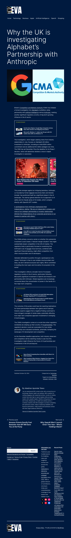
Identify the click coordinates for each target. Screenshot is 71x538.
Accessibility (30, 454)
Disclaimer (16, 459)
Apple (32, 18)
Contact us (10, 457)
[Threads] (42, 503)
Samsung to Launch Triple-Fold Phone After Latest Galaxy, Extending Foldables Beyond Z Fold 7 (59, 482)
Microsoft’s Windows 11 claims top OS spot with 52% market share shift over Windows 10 (58, 469)
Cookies (35, 457)
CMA (55, 379)
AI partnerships (47, 325)
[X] (42, 499)
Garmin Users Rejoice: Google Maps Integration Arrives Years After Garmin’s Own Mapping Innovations (58, 457)
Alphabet (45, 379)
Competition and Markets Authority (31, 108)
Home (9, 18)
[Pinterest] (46, 503)
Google (28, 249)
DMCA (9, 459)
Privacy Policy (27, 457)
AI (47, 377)
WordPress (60, 528)
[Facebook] (49, 503)
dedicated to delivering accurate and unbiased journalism (45, 473)
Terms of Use (18, 457)
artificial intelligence (32, 112)
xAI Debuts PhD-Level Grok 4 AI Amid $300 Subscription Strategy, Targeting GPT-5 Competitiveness (59, 510)
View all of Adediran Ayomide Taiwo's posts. (34, 411)
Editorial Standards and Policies (16, 454)
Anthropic (47, 112)
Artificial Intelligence (42, 18)
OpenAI (53, 18)
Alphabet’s (35, 110)
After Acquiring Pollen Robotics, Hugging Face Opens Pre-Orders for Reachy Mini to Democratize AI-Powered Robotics (39, 360)
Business (25, 18)
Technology (17, 18)
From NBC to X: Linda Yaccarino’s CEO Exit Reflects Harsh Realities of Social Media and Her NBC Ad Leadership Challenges (39, 232)
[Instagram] (49, 499)
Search (9, 447)
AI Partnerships (52, 377)
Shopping (61, 18)
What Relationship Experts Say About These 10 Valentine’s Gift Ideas (30, 180)
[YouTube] (46, 499)
